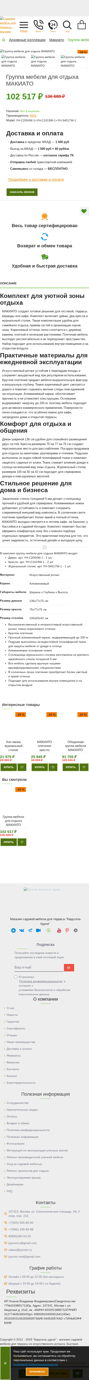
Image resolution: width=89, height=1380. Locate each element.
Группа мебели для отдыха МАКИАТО (13, 821)
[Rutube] (38, 930)
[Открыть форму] (53, 24)
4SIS (33, 115)
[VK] (22, 930)
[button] (24, 24)
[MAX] (13, 930)
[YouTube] (59, 930)
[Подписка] (69, 968)
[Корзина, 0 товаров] (82, 24)
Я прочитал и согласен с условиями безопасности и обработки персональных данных (44, 985)
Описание (8, 283)
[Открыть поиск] (67, 24)
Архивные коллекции (27, 40)
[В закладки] (22, 767)
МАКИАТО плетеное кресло (44, 746)
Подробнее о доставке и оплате (36, 179)
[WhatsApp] (49, 930)
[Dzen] (75, 930)
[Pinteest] (67, 930)
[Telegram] (30, 930)
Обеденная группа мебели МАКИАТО (75, 746)
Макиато (56, 40)
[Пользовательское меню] (38, 24)
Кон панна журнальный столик (13, 746)
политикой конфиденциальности (35, 1364)
